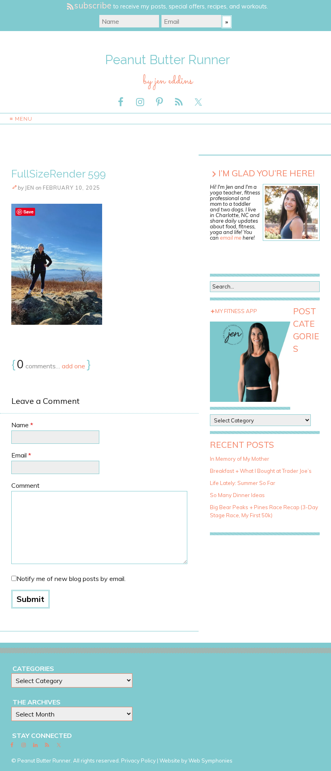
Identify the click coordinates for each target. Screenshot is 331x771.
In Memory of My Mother (239, 458)
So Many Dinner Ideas (237, 495)
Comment (25, 485)
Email (21, 455)
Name (22, 425)
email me (230, 237)
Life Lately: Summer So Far (242, 483)
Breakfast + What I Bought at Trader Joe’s (261, 471)
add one (73, 366)
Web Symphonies (211, 760)
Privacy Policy (138, 760)
